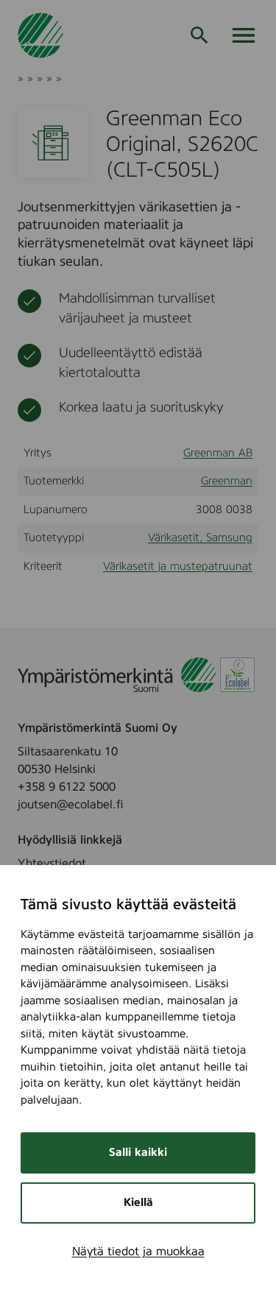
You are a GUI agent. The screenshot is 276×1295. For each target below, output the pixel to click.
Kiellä (138, 1202)
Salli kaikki (138, 1152)
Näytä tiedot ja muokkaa (138, 1251)
